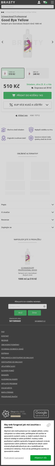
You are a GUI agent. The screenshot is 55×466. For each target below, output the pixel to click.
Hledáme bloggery (9, 379)
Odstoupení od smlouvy (12, 362)
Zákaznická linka (15, 320)
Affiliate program (9, 384)
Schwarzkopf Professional (14, 16)
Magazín (5, 375)
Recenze (5, 219)
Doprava (5, 353)
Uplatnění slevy (8, 366)
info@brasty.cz (40, 321)
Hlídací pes (23, 115)
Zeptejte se (6, 227)
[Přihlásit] (39, 2)
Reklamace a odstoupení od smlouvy (17, 358)
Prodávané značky (9, 397)
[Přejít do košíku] (44, 2)
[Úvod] (2, 12)
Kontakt (5, 336)
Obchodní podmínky (10, 345)
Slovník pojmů (7, 371)
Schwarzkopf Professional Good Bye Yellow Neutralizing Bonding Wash (27, 272)
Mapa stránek (7, 392)
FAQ (2, 332)
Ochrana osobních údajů (12, 349)
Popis (3, 204)
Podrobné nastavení (14, 458)
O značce (5, 212)
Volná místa (6, 388)
